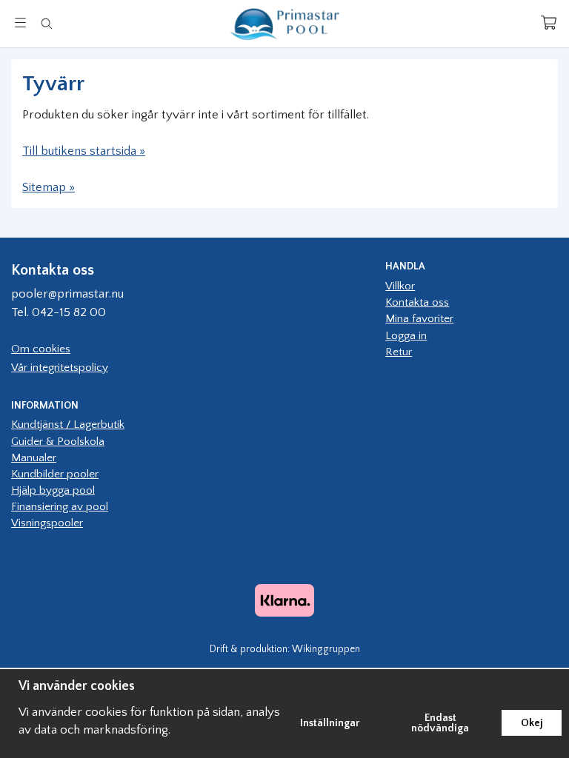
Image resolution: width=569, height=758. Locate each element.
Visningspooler (47, 523)
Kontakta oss (417, 302)
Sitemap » (48, 187)
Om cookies (40, 349)
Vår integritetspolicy (59, 367)
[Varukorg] (549, 22)
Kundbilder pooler (55, 474)
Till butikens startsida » (83, 151)
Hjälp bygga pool (53, 490)
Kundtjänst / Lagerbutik (67, 424)
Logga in (406, 335)
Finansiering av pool (59, 506)
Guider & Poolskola (57, 441)
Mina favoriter (419, 318)
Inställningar (330, 723)
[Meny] (20, 22)
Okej (531, 723)
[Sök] (46, 23)
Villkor (400, 286)
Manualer (33, 458)
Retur (398, 352)
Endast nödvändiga (440, 723)
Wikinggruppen (326, 649)
